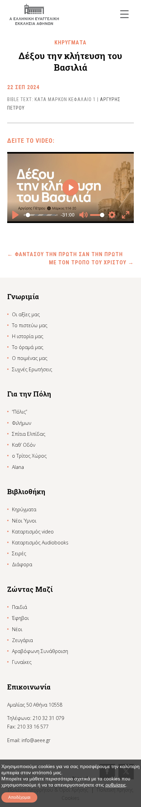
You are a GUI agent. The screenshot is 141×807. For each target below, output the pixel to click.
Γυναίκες (21, 662)
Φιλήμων (21, 423)
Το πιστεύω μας (29, 325)
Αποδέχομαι (19, 797)
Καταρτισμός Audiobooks (40, 542)
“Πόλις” (19, 411)
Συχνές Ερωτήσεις (32, 369)
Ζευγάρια (22, 640)
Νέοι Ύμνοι (24, 520)
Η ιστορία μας (27, 336)
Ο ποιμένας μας (29, 358)
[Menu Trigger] (124, 13)
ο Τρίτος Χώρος (29, 456)
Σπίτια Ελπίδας (28, 434)
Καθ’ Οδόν (23, 445)
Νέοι (17, 629)
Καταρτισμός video (33, 531)
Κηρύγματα (24, 509)
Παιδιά (19, 607)
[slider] (41, 214)
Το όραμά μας (27, 347)
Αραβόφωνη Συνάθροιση (40, 651)
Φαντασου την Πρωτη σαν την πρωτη (65, 254)
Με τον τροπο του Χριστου (91, 262)
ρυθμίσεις (115, 785)
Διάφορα (22, 564)
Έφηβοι (20, 618)
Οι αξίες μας (26, 314)
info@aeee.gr (36, 740)
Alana (18, 467)
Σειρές (19, 553)
